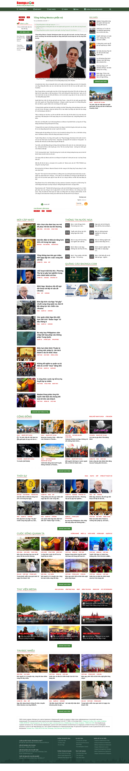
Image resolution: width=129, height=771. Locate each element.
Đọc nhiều (52, 9)
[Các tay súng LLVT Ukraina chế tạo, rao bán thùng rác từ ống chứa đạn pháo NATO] (92, 68)
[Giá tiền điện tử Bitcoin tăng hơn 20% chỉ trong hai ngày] (26, 245)
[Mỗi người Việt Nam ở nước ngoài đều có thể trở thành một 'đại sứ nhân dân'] (76, 450)
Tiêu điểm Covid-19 (70, 14)
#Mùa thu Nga (86, 589)
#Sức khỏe (47, 229)
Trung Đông (20, 766)
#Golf (91, 102)
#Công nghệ (75, 533)
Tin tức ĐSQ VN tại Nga (64, 753)
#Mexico (21, 19)
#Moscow (96, 589)
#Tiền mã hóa (54, 244)
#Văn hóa (67, 459)
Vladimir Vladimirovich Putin (102, 740)
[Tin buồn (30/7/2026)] (28, 450)
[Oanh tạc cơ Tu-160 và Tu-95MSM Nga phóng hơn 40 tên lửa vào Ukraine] (92, 30)
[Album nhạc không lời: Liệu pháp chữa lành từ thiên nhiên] (100, 274)
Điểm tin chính (23, 16)
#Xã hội (20, 633)
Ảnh (77, 9)
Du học (19, 216)
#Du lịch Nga (59, 589)
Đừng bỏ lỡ (91, 14)
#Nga (38, 293)
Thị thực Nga (61, 742)
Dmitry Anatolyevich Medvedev (103, 742)
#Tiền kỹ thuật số (106, 476)
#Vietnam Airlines (77, 435)
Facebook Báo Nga (81, 753)
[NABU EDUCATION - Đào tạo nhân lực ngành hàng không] (76, 290)
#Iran (45, 262)
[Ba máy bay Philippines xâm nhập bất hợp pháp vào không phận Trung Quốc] (26, 338)
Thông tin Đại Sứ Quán (64, 751)
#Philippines (55, 339)
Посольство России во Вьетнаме (82, 743)
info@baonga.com (28, 753)
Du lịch (19, 214)
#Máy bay (90, 633)
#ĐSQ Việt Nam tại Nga (96, 416)
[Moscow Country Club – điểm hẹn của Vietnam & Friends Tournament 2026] (52, 426)
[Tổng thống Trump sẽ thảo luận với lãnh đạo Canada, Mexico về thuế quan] (29, 47)
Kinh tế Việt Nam (21, 414)
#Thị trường (46, 244)
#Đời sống (39, 229)
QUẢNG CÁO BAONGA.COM (81, 264)
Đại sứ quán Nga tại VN (64, 755)
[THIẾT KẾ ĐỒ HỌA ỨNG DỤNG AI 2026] (76, 275)
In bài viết (47, 204)
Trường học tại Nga (81, 740)
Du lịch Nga (61, 744)
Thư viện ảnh (79, 755)
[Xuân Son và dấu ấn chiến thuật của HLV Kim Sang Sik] (100, 565)
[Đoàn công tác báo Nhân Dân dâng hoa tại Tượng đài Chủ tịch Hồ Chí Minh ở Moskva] (100, 450)
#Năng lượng (54, 355)
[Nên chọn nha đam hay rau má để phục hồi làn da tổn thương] (26, 230)
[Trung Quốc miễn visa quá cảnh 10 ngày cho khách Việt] (28, 565)
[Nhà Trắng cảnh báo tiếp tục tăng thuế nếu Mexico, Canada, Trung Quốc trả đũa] (29, 38)
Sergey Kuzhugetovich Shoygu (103, 749)
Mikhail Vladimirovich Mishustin (103, 744)
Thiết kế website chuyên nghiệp (29, 756)
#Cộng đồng (68, 437)
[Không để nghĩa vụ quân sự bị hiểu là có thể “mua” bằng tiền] (26, 369)
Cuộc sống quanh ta (30, 533)
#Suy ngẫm (51, 574)
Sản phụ (19, 733)
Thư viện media (27, 589)
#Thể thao (39, 401)
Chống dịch (20, 213)
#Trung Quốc (47, 339)
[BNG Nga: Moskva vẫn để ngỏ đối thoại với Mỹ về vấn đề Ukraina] (26, 292)
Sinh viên (19, 713)
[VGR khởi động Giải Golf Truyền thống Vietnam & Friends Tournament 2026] (52, 450)
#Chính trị (21, 17)
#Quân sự (43, 310)
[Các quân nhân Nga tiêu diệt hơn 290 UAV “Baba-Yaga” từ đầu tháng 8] (26, 323)
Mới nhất (38, 9)
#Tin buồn (109, 416)
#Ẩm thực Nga (70, 589)
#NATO (92, 476)
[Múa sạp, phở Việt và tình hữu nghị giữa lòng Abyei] (76, 565)
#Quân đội (53, 368)
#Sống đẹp (100, 533)
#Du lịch (19, 574)
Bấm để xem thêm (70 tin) (40, 412)
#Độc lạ (83, 533)
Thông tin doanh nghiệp (94, 9)
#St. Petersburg (106, 589)
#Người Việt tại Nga (99, 102)
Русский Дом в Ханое (82, 746)
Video (66, 9)
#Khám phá (97, 600)
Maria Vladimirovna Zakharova (103, 751)
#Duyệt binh (90, 600)
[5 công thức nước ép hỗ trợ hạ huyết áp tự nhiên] (92, 45)
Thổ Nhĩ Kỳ (20, 768)
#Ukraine (46, 277)
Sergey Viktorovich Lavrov (101, 747)
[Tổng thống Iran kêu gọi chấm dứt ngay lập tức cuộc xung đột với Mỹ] (26, 261)
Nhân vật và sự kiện (100, 738)
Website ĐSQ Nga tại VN (64, 757)
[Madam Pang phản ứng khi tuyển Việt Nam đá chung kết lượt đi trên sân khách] (92, 23)
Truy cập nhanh (81, 751)
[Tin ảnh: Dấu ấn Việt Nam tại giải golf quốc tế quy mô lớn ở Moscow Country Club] (100, 93)
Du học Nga (79, 738)
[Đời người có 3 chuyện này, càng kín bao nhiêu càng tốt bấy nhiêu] (52, 565)
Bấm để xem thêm (101, 81)
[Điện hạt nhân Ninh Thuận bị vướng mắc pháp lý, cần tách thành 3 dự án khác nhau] (26, 354)
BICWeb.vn (41, 758)
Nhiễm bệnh (20, 586)
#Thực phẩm (54, 229)
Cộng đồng (24, 416)
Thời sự (67, 16)
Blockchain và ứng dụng (48, 14)
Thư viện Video (80, 757)
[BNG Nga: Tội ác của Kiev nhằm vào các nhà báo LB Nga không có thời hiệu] (92, 75)
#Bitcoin (39, 244)
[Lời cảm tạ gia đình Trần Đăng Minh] (100, 426)
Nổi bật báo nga (92, 16)
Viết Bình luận (24, 32)
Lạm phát (19, 472)
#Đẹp (78, 589)
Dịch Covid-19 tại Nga (48, 16)
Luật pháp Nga (62, 740)
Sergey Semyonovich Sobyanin (103, 753)
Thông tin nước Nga (78, 219)
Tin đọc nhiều (26, 650)
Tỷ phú (19, 765)
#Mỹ (28, 17)
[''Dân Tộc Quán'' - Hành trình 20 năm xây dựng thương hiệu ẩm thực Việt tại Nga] (100, 291)
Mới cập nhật (25, 219)
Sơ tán (18, 715)
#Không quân (96, 633)
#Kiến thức (55, 383)
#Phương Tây (53, 277)
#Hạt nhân (46, 355)
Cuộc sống (20, 215)
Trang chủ (22, 14)
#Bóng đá (46, 401)
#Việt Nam (39, 355)
